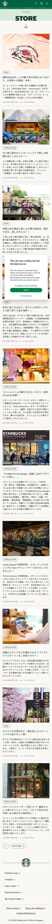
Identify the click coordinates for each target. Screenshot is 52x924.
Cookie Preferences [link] (26, 913)
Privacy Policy (12, 908)
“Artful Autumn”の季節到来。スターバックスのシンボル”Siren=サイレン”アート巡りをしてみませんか (25, 567)
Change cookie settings (26, 286)
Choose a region (14, 898)
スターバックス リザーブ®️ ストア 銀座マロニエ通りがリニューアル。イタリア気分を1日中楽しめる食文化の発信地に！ (25, 810)
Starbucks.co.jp (11, 873)
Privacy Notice (26, 296)
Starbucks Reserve (12, 892)
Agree (26, 290)
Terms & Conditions (34, 908)
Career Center (10, 886)
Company (9, 879)
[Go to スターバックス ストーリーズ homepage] (5, 3)
